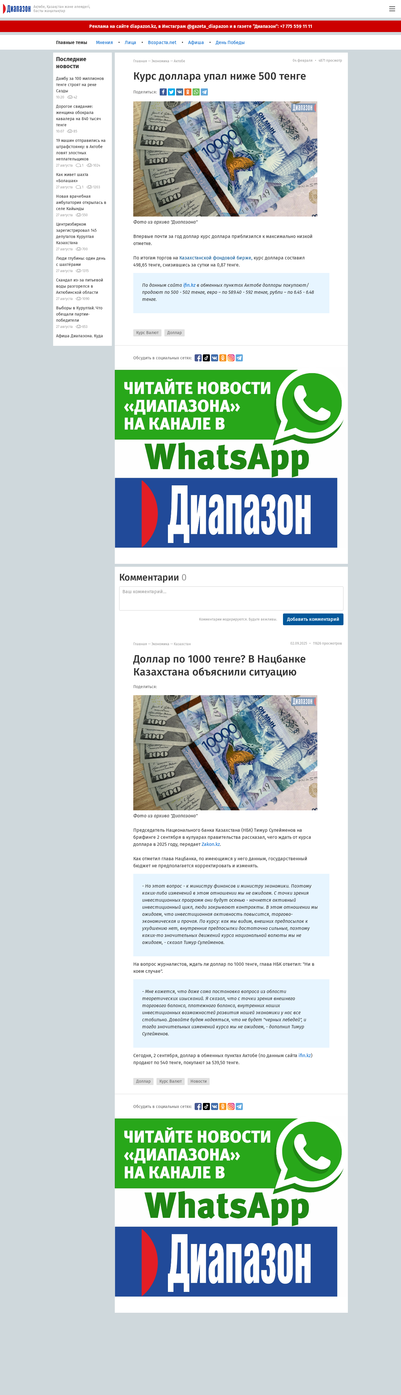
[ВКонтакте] (179, 91)
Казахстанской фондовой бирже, (215, 258)
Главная (140, 61)
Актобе (179, 61)
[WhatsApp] (196, 91)
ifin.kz (189, 285)
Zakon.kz (211, 844)
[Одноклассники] (187, 91)
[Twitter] (171, 91)
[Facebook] (163, 91)
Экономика (160, 61)
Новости (199, 1081)
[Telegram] (204, 91)
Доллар (174, 332)
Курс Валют (147, 332)
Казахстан (182, 644)
